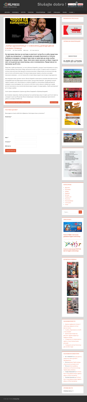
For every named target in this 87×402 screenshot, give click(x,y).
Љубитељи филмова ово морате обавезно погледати (18, 102)
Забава (65, 12)
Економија (15, 12)
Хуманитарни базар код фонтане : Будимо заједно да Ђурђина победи (70, 335)
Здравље (67, 193)
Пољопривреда (40, 12)
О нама (71, 12)
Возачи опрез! (53, 102)
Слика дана (57, 12)
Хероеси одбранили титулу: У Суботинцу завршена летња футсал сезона (72, 326)
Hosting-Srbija (16, 398)
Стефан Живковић (18, 50)
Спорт (49, 12)
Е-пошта (8, 141)
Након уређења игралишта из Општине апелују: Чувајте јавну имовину (71, 368)
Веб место (8, 146)
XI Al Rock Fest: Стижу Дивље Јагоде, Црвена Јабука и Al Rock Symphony (72, 373)
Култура (23, 12)
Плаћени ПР (68, 197)
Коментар (8, 116)
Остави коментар (35, 50)
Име (6, 137)
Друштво (7, 12)
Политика (31, 12)
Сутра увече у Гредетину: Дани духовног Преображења (72, 358)
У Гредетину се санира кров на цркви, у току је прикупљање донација (72, 341)
